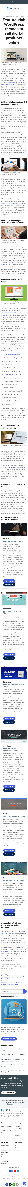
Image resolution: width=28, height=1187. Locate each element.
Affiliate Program (19, 1135)
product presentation (19, 199)
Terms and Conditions (20, 1133)
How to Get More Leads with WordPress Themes (15, 1102)
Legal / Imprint (18, 1128)
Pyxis (5, 878)
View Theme (9, 581)
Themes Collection (10, 966)
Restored (6, 814)
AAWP (16, 1145)
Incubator (7, 682)
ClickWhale (17, 1148)
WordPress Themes (14, 964)
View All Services (9, 1039)
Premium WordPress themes (17, 467)
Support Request (5, 1163)
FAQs (2, 1159)
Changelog (3, 1137)
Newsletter (17, 1126)
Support (3, 1156)
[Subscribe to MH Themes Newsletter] (18, 1171)
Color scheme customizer (12, 355)
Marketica (7, 609)
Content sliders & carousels (12, 374)
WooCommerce (9, 404)
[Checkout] (14, 736)
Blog (2, 1154)
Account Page (4, 1152)
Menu (14, 2)
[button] (6, 1184)
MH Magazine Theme (6, 1130)
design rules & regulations (9, 203)
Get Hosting (9, 584)
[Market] (14, 529)
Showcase (3, 1134)
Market (6, 539)
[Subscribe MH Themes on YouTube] (15, 1171)
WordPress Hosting (5, 1150)
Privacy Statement (19, 1131)
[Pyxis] (14, 868)
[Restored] (14, 804)
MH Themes (20, 16)
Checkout (7, 746)
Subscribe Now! (8, 1092)
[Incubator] (14, 672)
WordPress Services (6, 1148)
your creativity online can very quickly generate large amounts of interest (13, 83)
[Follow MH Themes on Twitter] (12, 1171)
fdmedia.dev (18, 1150)
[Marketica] (14, 599)
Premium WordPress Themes (6, 1127)
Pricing (2, 1132)
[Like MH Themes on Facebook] (10, 1171)
